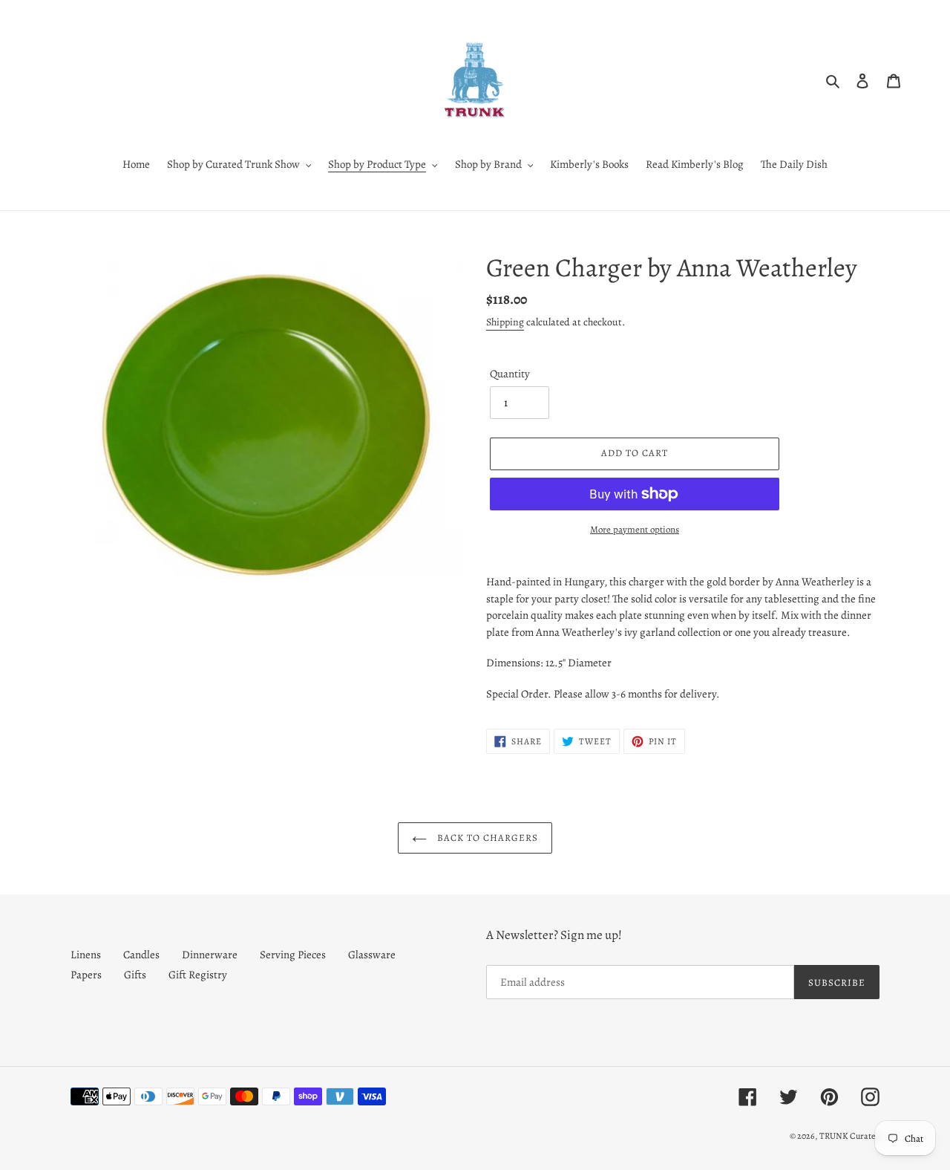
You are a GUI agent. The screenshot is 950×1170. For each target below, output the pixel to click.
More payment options (634, 529)
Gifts (135, 974)
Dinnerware (210, 954)
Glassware (372, 954)
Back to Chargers (486, 837)
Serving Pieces (293, 954)
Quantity (510, 373)
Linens (86, 954)
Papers (86, 974)
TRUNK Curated (849, 1136)
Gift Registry (197, 974)
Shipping (505, 322)
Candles (141, 954)
